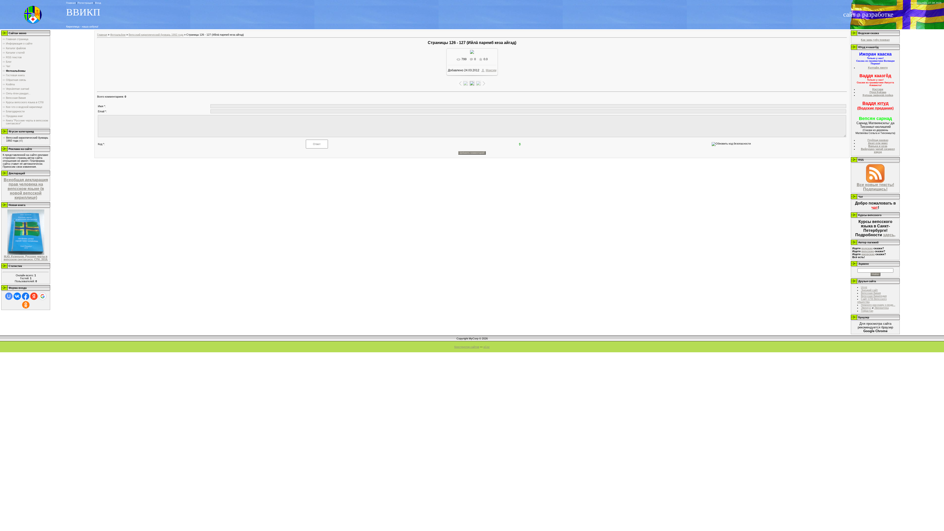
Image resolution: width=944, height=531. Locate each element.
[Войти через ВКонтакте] (17, 296)
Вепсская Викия (871, 293)
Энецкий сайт (869, 290)
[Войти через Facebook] (25, 296)
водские (867, 248)
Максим (491, 70)
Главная (102, 34)
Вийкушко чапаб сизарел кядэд (878, 150)
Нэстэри (877, 89)
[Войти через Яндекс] (34, 296)
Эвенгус (866, 307)
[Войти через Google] (42, 296)
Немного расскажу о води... (878, 304)
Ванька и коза (877, 146)
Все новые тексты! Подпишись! (875, 187)
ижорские (868, 254)
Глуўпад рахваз (878, 140)
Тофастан (867, 310)
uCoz (486, 346)
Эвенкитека (881, 307)
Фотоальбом (118, 34)
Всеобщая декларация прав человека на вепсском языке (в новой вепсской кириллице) (26, 189)
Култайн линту (878, 67)
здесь (888, 235)
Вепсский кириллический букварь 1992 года (156, 34)
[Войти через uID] (9, 296)
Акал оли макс (878, 143)
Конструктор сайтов (466, 346)
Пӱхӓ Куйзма (878, 92)
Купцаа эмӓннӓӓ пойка (878, 95)
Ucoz (864, 287)
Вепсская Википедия (874, 296)
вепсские (867, 251)
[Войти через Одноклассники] (26, 305)
